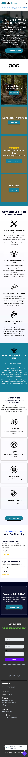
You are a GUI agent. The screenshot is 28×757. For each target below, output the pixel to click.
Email (6, 643)
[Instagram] (14, 675)
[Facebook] (9, 675)
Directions (4, 694)
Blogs (3, 704)
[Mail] (18, 675)
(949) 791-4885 (5, 691)
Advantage (13, 702)
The (3, 702)
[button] (26, 3)
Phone (6, 650)
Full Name (7, 636)
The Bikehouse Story (7, 700)
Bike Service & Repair (7, 711)
